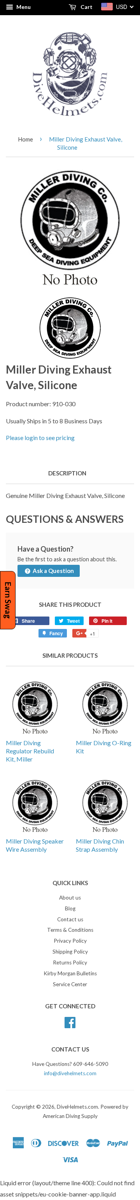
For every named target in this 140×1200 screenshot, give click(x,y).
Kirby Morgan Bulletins (70, 973)
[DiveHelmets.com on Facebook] (70, 1021)
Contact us (70, 919)
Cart (86, 6)
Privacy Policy (70, 941)
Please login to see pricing (40, 437)
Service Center (70, 984)
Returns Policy (70, 962)
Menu (23, 6)
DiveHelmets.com (77, 1107)
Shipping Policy (70, 951)
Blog (70, 908)
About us (70, 897)
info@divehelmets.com (70, 1073)
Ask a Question (53, 570)
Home (25, 139)
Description (67, 473)
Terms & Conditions (70, 930)
